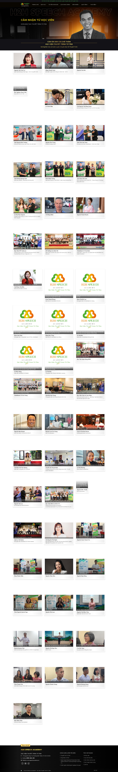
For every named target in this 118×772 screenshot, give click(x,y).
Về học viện (86, 755)
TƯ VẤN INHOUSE (53, 4)
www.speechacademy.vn (33, 760)
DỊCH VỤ (43, 4)
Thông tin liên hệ (25, 745)
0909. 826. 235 (30, 758)
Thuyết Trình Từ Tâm (65, 755)
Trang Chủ (35, 4)
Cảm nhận (75, 4)
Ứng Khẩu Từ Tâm (65, 757)
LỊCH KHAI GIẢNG (65, 4)
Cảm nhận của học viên (89, 760)
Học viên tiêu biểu (88, 757)
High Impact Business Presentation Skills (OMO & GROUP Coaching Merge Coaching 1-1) (71, 761)
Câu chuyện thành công (89, 762)
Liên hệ (86, 764)
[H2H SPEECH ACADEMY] (25, 4)
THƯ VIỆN (93, 4)
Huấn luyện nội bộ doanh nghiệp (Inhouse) (71, 765)
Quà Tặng (84, 4)
